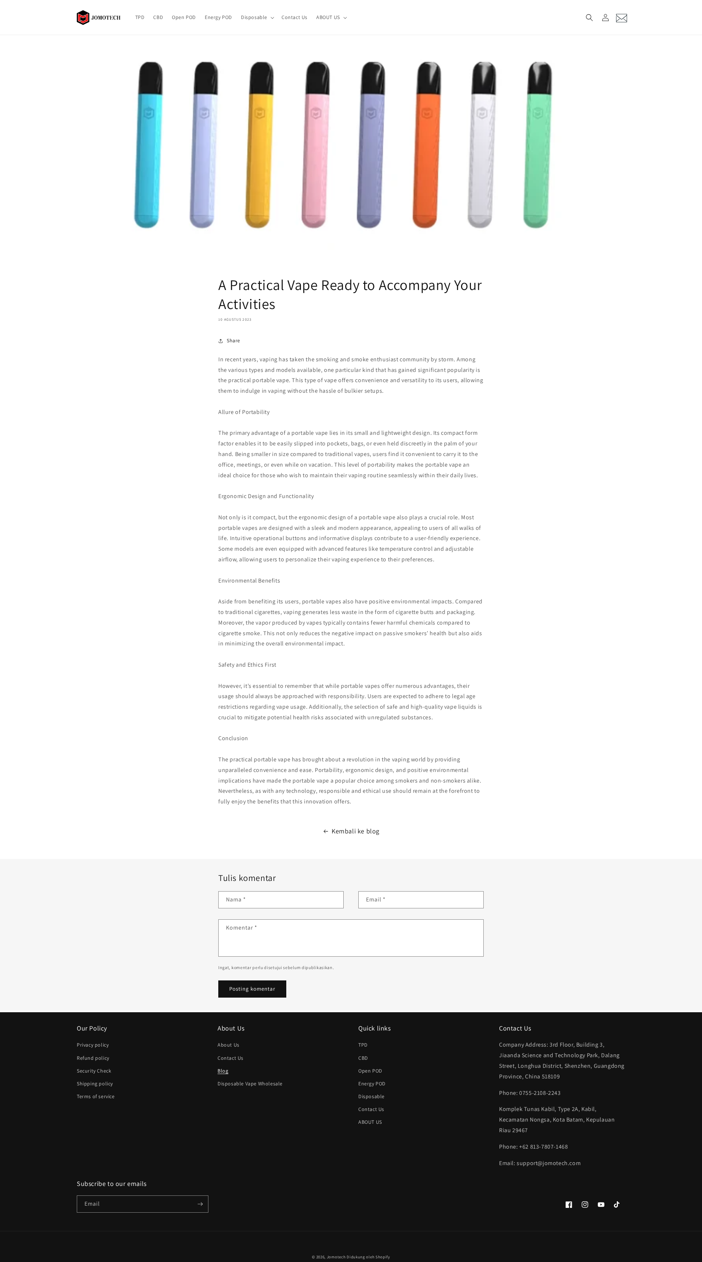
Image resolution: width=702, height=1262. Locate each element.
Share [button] (233, 340)
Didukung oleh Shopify (368, 1256)
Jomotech (336, 1256)
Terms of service (96, 1096)
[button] (257, 17)
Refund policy (93, 1058)
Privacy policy (93, 1044)
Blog (223, 1070)
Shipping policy (95, 1083)
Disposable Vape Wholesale (250, 1083)
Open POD (370, 1070)
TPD (363, 1044)
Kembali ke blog (356, 831)
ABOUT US (370, 1122)
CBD (363, 1058)
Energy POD (372, 1083)
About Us (228, 1044)
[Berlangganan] (200, 1204)
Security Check (94, 1070)
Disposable (371, 1096)
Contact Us (231, 1058)
